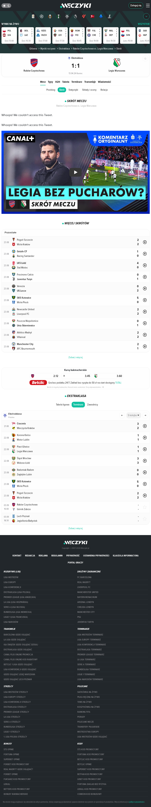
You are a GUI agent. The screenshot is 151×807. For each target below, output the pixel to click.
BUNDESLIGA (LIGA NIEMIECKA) (17, 612)
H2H (57, 82)
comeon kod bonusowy (89, 794)
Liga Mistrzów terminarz (90, 634)
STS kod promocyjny (88, 749)
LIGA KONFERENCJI (12, 587)
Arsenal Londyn (85, 602)
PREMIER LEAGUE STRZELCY (16, 711)
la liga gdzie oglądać (15, 639)
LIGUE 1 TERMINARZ (86, 674)
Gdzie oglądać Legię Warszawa (19, 674)
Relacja (104, 90)
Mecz (43, 82)
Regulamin (57, 555)
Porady (81, 716)
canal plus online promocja (18, 654)
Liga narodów (11, 622)
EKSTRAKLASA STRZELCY (15, 707)
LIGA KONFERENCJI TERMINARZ (91, 644)
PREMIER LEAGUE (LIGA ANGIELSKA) (20, 597)
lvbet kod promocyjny (89, 779)
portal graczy (75, 562)
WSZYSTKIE (144, 24)
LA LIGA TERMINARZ (86, 659)
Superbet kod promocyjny (91, 769)
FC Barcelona (84, 577)
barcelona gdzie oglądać (17, 634)
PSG (79, 617)
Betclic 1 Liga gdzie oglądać (18, 664)
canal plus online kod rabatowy (21, 659)
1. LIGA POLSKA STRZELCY (15, 736)
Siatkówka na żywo (87, 692)
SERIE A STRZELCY (12, 721)
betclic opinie (84, 764)
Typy (50, 82)
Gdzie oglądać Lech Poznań (18, 679)
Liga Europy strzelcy (15, 697)
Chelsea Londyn (85, 607)
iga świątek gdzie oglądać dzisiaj (21, 644)
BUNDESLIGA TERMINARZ (88, 669)
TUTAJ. (118, 382)
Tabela (65, 82)
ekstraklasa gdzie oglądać (18, 649)
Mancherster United (87, 592)
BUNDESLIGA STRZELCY (14, 726)
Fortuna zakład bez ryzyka (91, 784)
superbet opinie (12, 759)
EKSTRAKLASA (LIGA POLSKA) (17, 592)
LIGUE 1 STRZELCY (12, 731)
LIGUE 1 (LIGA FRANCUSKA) (16, 617)
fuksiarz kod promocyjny (17, 779)
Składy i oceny (89, 90)
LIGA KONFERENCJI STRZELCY (17, 702)
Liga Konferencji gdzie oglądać (20, 669)
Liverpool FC (83, 587)
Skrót (61, 89)
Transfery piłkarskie (88, 726)
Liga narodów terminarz (90, 679)
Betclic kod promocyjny (90, 759)
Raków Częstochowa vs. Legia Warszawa (93, 48)
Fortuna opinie (11, 754)
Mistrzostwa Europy (88, 731)
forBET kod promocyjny (16, 764)
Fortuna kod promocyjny (90, 754)
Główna (33, 48)
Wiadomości (104, 82)
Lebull (7, 784)
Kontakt (17, 555)
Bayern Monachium (87, 597)
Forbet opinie (11, 774)
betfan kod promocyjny (90, 774)
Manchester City (86, 612)
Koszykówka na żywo (88, 707)
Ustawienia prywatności (96, 555)
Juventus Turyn (85, 622)
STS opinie (9, 749)
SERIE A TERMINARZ (86, 664)
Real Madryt (83, 582)
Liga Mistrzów (11, 577)
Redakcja (30, 555)
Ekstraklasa (64, 48)
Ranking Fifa (83, 711)
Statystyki (73, 90)
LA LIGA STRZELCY (12, 716)
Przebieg (50, 90)
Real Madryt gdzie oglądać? (18, 769)
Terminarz (76, 82)
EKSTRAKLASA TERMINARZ (89, 649)
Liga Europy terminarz (89, 639)
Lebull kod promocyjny (89, 789)
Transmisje (90, 82)
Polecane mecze (85, 721)
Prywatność (73, 555)
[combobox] (133, 415)
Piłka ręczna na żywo (88, 697)
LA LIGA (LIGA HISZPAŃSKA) (16, 602)
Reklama (43, 555)
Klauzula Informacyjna (125, 555)
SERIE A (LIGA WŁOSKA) (14, 607)
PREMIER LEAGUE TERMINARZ (90, 654)
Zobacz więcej (76, 528)
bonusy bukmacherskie (16, 794)
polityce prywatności (136, 801)
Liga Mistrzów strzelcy (16, 692)
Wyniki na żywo (10, 24)
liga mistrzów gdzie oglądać (92, 736)
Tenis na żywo (84, 702)
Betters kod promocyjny (17, 789)
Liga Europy (10, 582)
